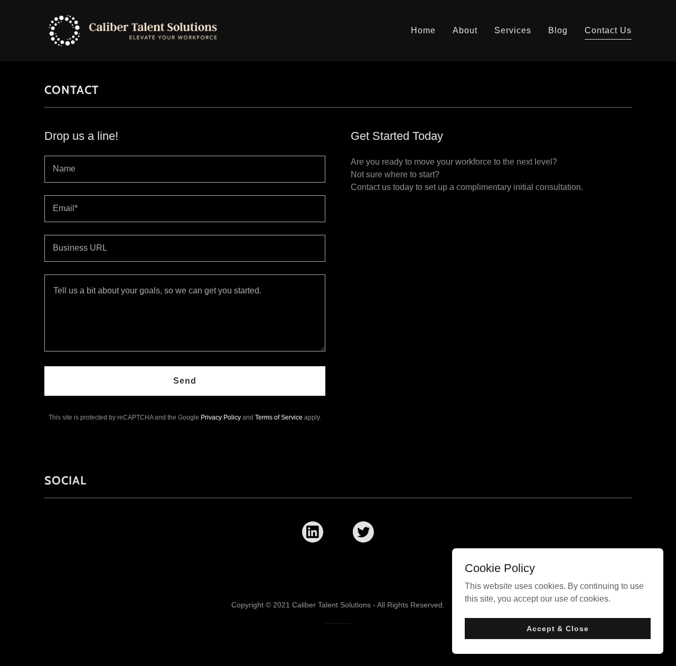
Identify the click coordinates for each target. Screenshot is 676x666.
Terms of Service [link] (279, 417)
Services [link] (512, 30)
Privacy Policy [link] (221, 417)
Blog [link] (558, 30)
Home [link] (423, 30)
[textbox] (184, 169)
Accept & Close (557, 628)
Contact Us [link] (608, 30)
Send (184, 380)
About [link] (465, 30)
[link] (132, 29)
